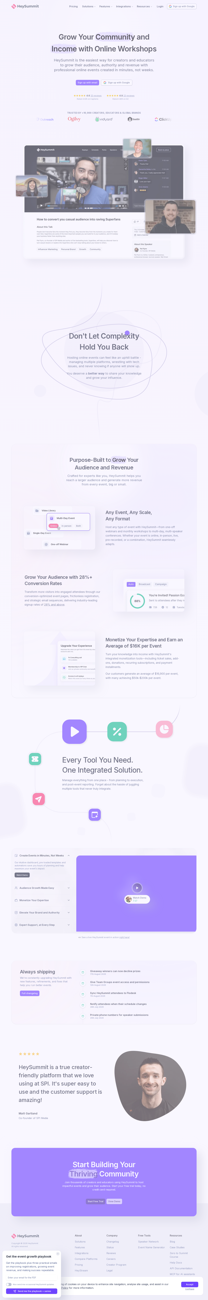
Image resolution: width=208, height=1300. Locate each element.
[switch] (9, 1284)
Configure (189, 1289)
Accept (189, 1284)
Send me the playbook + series (34, 1291)
